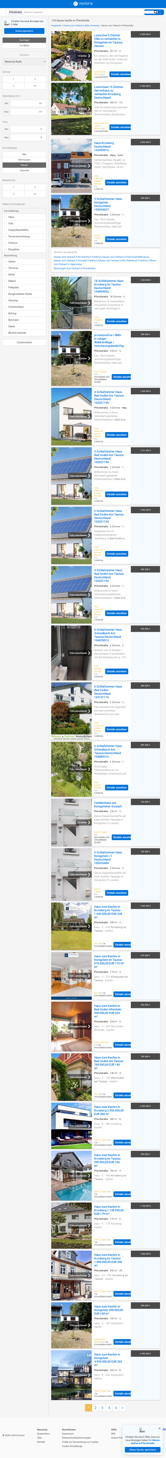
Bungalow (13, 249)
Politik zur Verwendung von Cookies (80, 1442)
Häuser (24, 165)
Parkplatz (13, 287)
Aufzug (12, 313)
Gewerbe (24, 170)
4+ (35, 86)
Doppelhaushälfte (18, 229)
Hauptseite (56, 25)
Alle (24, 154)
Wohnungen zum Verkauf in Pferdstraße (74, 268)
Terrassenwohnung (19, 236)
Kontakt (41, 1442)
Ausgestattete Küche (20, 293)
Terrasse (13, 268)
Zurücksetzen (24, 342)
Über (39, 1437)
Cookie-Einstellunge (72, 1446)
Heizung (13, 300)
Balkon (12, 281)
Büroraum (13, 319)
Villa (10, 223)
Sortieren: (24, 55)
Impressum (68, 1433)
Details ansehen (121, 74)
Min (6, 103)
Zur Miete (24, 45)
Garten (12, 261)
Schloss (13, 242)
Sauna (11, 326)
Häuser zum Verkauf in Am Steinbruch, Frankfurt (123, 260)
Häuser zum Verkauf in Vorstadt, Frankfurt (75, 260)
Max (6, 111)
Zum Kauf (24, 40)
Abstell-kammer (17, 332)
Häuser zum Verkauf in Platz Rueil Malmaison (125, 257)
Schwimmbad (16, 306)
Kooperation (43, 1433)
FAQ (113, 1433)
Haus (11, 217)
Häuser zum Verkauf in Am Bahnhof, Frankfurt (77, 257)
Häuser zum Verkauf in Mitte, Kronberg (81, 25)
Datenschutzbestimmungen (76, 1437)
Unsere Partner (119, 1437)
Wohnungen (24, 159)
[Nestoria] (83, 5)
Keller (11, 274)
